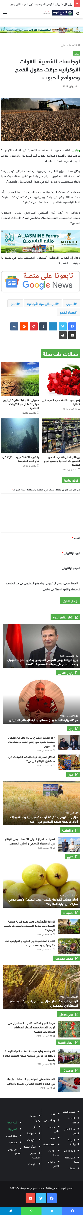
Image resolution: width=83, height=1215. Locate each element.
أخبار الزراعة (69, 1150)
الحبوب (70, 303)
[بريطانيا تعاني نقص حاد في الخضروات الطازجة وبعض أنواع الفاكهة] (61, 435)
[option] (41, 646)
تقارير (52, 1137)
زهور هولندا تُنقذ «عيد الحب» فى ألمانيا (61, 401)
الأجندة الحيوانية (73, 1141)
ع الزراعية (31, 1133)
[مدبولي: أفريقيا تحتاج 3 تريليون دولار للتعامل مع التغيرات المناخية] (20, 379)
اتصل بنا (12, 1128)
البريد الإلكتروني (71, 552)
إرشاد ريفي (49, 1120)
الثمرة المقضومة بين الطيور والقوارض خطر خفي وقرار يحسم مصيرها (30, 942)
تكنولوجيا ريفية (72, 1159)
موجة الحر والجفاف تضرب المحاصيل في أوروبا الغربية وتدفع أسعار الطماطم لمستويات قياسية (31, 1027)
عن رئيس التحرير (14, 1150)
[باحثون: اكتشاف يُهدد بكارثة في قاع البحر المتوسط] (20, 435)
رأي (34, 1126)
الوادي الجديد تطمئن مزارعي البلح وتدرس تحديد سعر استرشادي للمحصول (44, 1003)
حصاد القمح (67, 312)
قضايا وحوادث (35, 1117)
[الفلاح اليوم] (57, 12)
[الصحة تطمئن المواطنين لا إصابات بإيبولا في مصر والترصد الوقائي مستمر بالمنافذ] (69, 1084)
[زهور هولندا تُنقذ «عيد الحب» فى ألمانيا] (61, 379)
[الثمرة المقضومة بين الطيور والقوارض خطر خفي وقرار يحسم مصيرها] (69, 946)
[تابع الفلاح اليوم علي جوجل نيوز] (40, 281)
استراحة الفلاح (53, 1163)
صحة (72, 1168)
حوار (53, 1113)
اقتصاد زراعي (53, 1128)
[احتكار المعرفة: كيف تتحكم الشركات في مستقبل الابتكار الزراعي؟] (69, 762)
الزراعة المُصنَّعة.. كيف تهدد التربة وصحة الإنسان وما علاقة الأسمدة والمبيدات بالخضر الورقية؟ (29, 925)
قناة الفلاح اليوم (71, 1130)
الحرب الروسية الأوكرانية (42, 303)
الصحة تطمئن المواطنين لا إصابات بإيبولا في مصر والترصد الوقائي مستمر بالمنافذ (31, 1081)
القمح (14, 303)
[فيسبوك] (72, 326)
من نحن (13, 1142)
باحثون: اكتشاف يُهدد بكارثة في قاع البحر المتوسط (20, 458)
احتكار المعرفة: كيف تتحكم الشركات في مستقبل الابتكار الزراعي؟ (31, 758)
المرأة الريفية (30, 1146)
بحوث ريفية (49, 1144)
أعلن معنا (12, 1122)
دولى (64, 45)
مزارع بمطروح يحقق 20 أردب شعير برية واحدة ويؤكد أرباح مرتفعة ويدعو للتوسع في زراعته (44, 819)
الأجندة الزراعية (73, 1120)
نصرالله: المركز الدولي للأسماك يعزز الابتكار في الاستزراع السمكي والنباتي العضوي (30, 840)
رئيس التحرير (68, 1111)
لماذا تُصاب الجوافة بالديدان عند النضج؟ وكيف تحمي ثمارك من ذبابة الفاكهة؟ (43, 901)
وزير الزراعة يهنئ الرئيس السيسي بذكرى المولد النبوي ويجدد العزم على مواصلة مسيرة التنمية (42, 661)
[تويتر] (63, 326)
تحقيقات (31, 1139)
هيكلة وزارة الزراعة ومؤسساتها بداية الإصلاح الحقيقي (43, 719)
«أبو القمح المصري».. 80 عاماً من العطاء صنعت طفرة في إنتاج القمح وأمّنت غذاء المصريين (31, 741)
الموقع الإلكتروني (71, 568)
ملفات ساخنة (54, 1152)
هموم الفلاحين (35, 1155)
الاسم (76, 537)
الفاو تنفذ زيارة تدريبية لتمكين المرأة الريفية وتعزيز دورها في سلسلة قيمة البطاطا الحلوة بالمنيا (29, 1055)
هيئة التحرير (11, 1135)
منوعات (32, 1163)
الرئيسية (73, 45)
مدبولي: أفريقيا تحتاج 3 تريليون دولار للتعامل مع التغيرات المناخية (21, 403)
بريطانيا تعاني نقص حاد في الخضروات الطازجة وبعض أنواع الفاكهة (62, 460)
